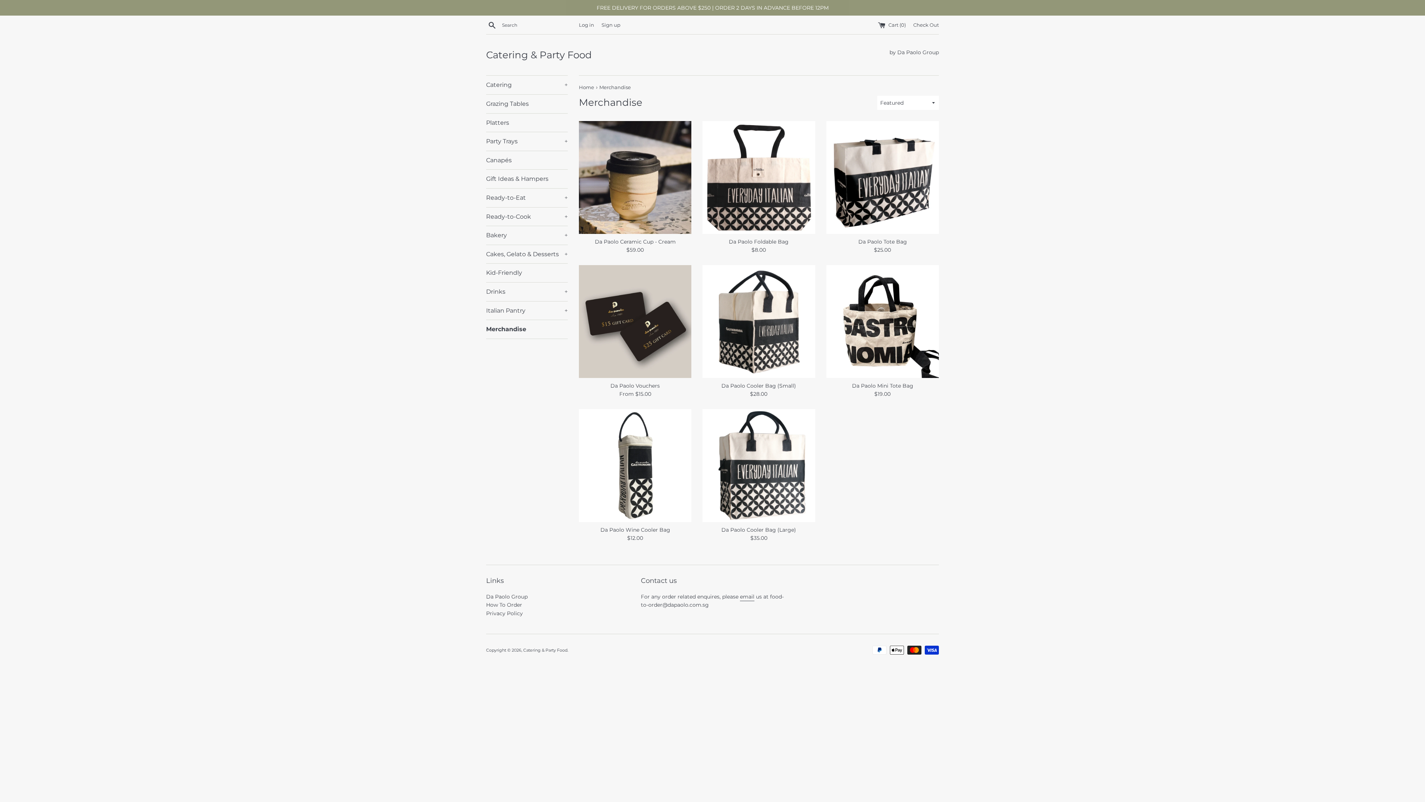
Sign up (611, 25)
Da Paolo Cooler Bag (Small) (758, 385)
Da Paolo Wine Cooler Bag (635, 529)
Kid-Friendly (504, 272)
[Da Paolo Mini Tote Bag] (882, 321)
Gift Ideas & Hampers (517, 178)
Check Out (926, 25)
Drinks (527, 291)
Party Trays (527, 141)
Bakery (527, 235)
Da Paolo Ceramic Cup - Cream (635, 241)
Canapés (499, 160)
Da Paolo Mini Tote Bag (882, 385)
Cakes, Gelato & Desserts (527, 254)
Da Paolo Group (507, 596)
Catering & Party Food (539, 55)
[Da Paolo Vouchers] (635, 321)
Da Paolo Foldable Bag (759, 241)
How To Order (504, 605)
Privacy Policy (504, 613)
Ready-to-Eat (527, 197)
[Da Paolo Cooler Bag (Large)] (758, 465)
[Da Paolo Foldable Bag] (758, 177)
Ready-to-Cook (527, 216)
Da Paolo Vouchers (635, 385)
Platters (497, 122)
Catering (527, 84)
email (747, 596)
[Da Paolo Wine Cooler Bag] (635, 465)
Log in (586, 25)
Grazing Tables (507, 103)
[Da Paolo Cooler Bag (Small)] (758, 321)
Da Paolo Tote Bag (882, 241)
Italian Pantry (527, 310)
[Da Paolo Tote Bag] (882, 177)
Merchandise (506, 329)
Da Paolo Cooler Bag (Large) (758, 529)
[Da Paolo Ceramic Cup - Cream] (635, 177)
